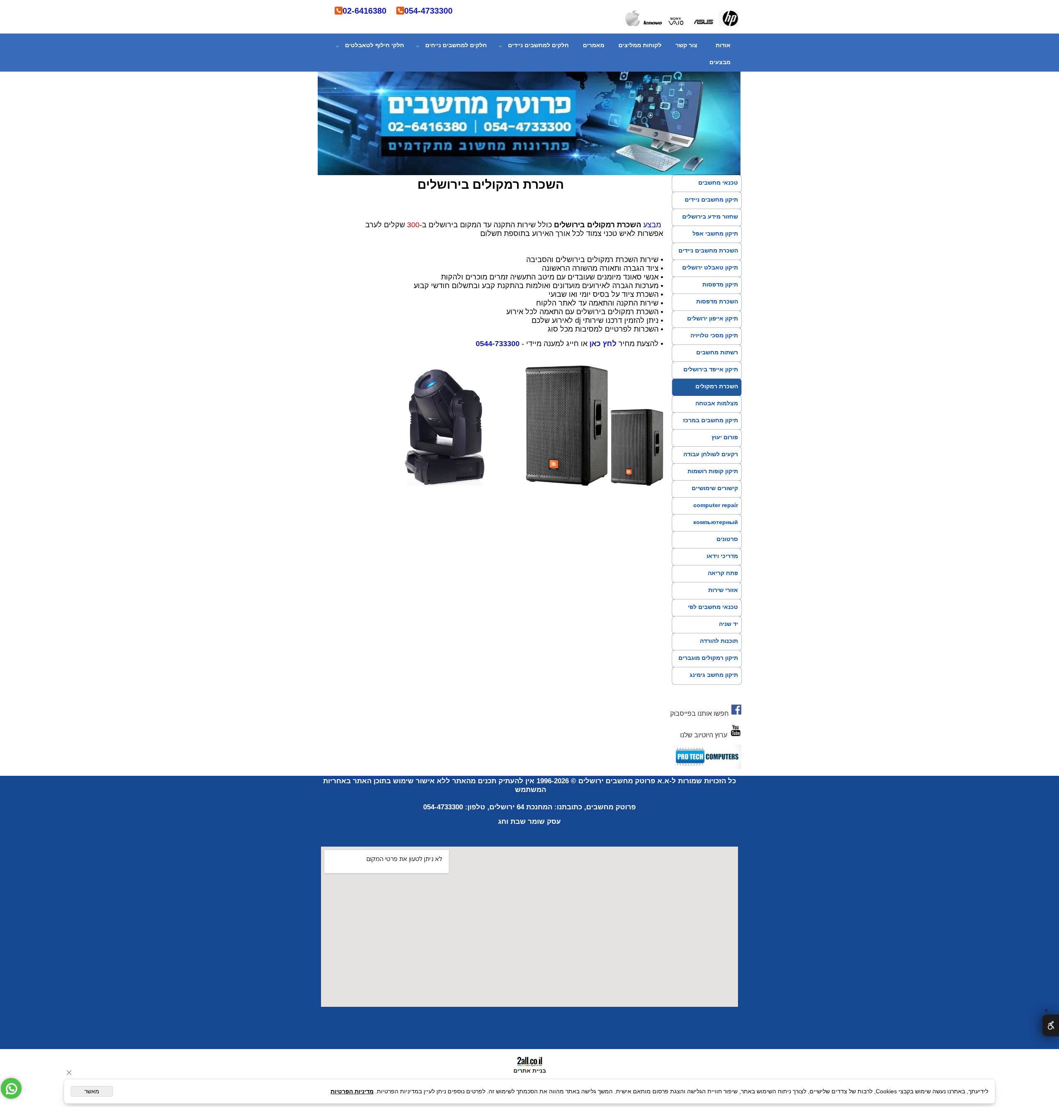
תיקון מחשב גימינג (714, 674)
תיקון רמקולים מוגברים (708, 658)
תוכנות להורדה (719, 641)
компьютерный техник (715, 529)
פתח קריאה (723, 573)
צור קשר (686, 45)
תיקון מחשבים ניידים (711, 199)
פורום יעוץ (725, 437)
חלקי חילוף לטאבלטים (374, 45)
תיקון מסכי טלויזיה (714, 335)
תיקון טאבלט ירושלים (710, 267)
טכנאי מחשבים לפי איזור (713, 614)
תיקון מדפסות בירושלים (720, 292)
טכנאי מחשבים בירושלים (718, 190)
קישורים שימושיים (715, 488)
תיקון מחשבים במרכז (710, 420)
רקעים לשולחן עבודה (710, 454)
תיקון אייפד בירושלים (710, 369)
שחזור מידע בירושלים (710, 216)
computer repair (715, 505)
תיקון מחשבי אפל (715, 233)
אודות (723, 45)
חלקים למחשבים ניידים (538, 45)
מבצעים (720, 62)
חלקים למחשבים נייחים (456, 45)
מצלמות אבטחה (716, 403)
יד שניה (728, 624)
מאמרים (593, 45)
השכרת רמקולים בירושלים (716, 393)
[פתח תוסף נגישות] (1050, 1025)
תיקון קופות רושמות (713, 471)
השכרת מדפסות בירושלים (717, 309)
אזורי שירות (723, 590)
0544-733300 (498, 343)
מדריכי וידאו (722, 556)
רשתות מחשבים (717, 352)
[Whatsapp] (11, 1088)
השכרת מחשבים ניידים (708, 250)
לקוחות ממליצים (639, 45)
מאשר (91, 1091)
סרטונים (727, 539)
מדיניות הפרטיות (352, 1091)
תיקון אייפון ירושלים (712, 318)
